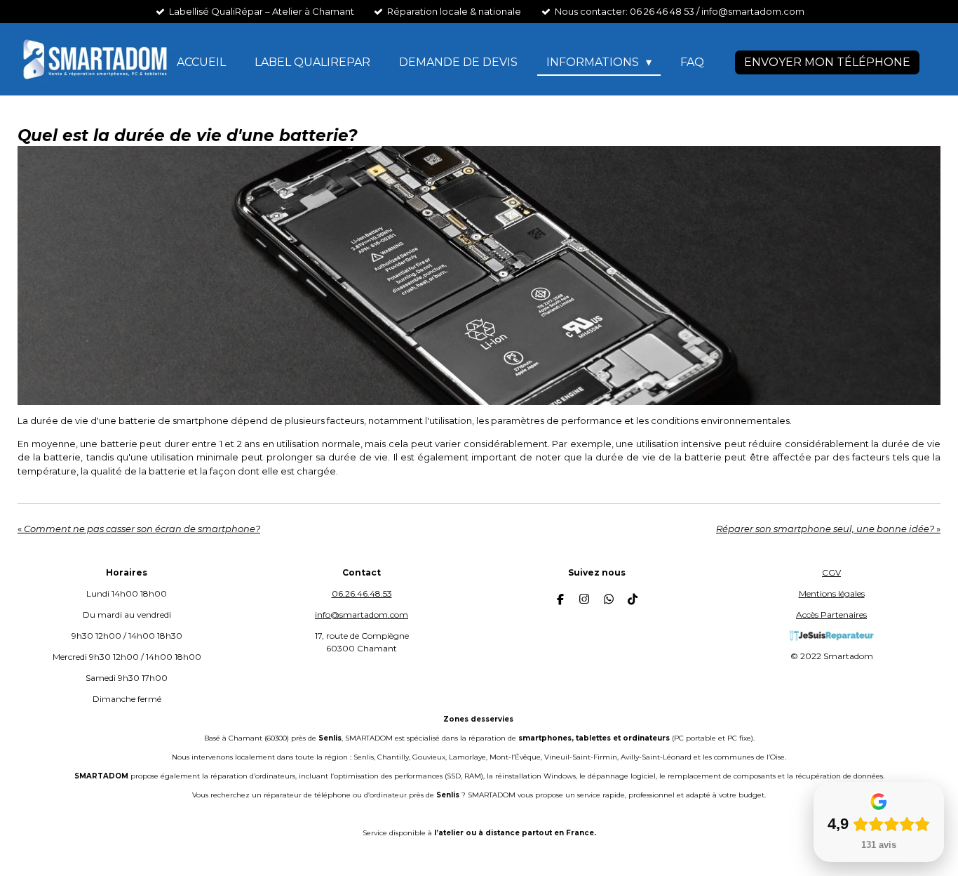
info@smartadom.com (361, 614)
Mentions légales (832, 593)
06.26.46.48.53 (362, 593)
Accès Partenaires (831, 614)
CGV (831, 572)
